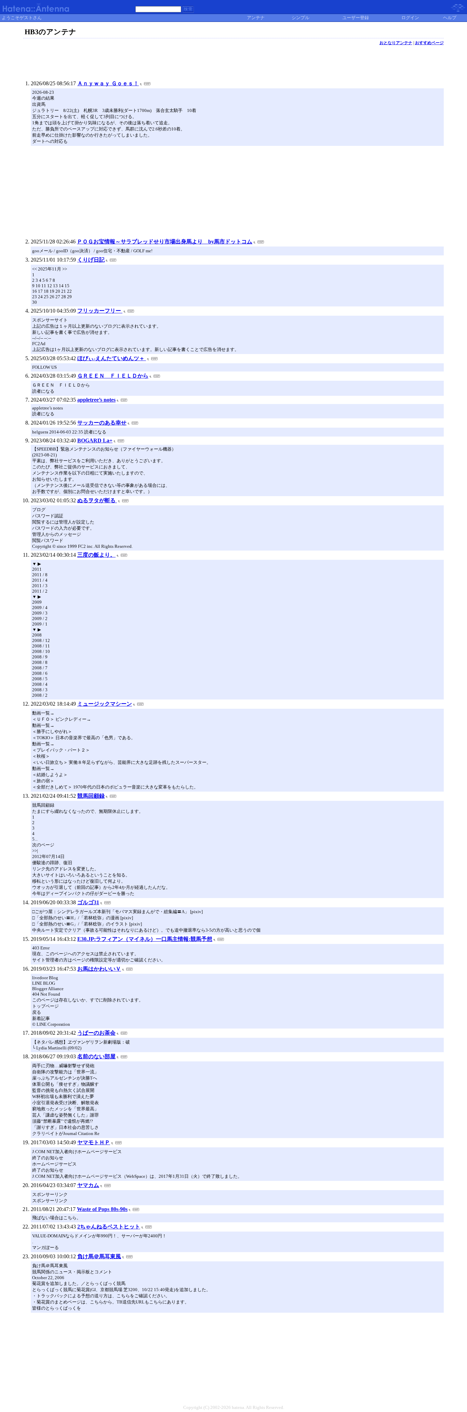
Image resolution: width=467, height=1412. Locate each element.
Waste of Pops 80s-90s (102, 1209)
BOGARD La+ (94, 440)
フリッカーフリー (99, 311)
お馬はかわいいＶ (99, 969)
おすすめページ (429, 42)
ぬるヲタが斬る (97, 500)
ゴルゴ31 (88, 902)
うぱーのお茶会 (96, 1033)
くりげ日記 (91, 260)
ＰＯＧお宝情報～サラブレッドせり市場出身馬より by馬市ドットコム (164, 241)
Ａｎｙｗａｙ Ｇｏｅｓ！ (108, 83)
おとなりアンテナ (395, 42)
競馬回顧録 (91, 796)
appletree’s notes (96, 400)
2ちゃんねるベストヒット (108, 1227)
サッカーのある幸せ (101, 423)
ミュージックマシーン (104, 704)
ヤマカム (88, 1185)
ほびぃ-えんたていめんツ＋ (111, 358)
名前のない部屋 (96, 1056)
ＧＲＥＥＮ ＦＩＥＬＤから (112, 376)
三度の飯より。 (96, 555)
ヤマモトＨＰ (93, 1142)
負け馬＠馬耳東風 (99, 1256)
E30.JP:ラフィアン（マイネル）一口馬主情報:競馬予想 (144, 939)
